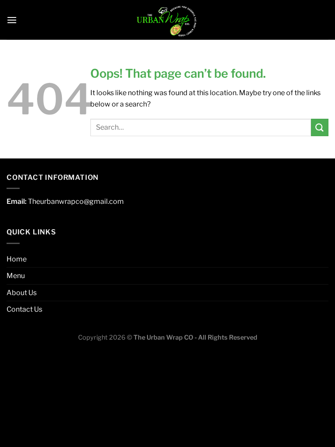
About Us (22, 293)
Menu (16, 276)
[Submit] (319, 127)
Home (17, 259)
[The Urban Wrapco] (167, 20)
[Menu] (12, 20)
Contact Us (24, 309)
